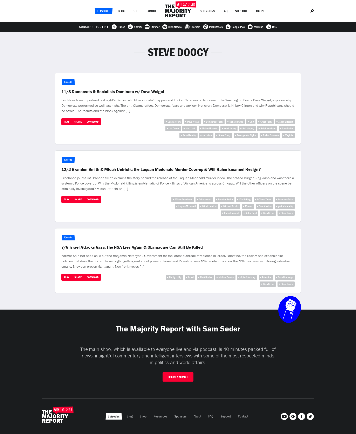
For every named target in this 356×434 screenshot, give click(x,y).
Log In (259, 11)
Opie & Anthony (247, 277)
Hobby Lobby (175, 277)
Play (66, 121)
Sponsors (207, 11)
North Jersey (230, 128)
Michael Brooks (209, 128)
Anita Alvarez (205, 199)
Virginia (289, 135)
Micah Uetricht (209, 206)
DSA (252, 121)
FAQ (225, 11)
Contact (243, 416)
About (152, 11)
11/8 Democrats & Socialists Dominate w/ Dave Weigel (112, 91)
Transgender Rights (246, 135)
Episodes (103, 11)
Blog (121, 11)
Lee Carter (174, 128)
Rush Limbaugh (285, 277)
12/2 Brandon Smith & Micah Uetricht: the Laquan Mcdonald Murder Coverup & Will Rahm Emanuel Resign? (161, 169)
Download (92, 121)
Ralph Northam (268, 128)
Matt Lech (190, 128)
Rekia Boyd (251, 213)
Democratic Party (214, 121)
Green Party (266, 121)
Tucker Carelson (271, 135)
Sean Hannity (189, 135)
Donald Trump (236, 121)
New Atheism (265, 206)
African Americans (183, 199)
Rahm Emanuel (231, 213)
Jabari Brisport (286, 121)
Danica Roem (174, 121)
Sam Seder (287, 128)
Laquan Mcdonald (187, 206)
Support (241, 11)
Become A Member (178, 377)
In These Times (264, 199)
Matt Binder (206, 277)
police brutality (285, 206)
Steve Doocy (224, 135)
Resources (160, 416)
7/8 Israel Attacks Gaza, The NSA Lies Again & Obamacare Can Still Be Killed (132, 247)
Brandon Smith (225, 199)
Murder (248, 206)
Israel (191, 277)
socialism (207, 135)
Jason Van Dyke (285, 199)
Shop (136, 11)
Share (78, 121)
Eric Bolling (245, 199)
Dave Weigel (193, 121)
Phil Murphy (248, 128)
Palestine (266, 277)
